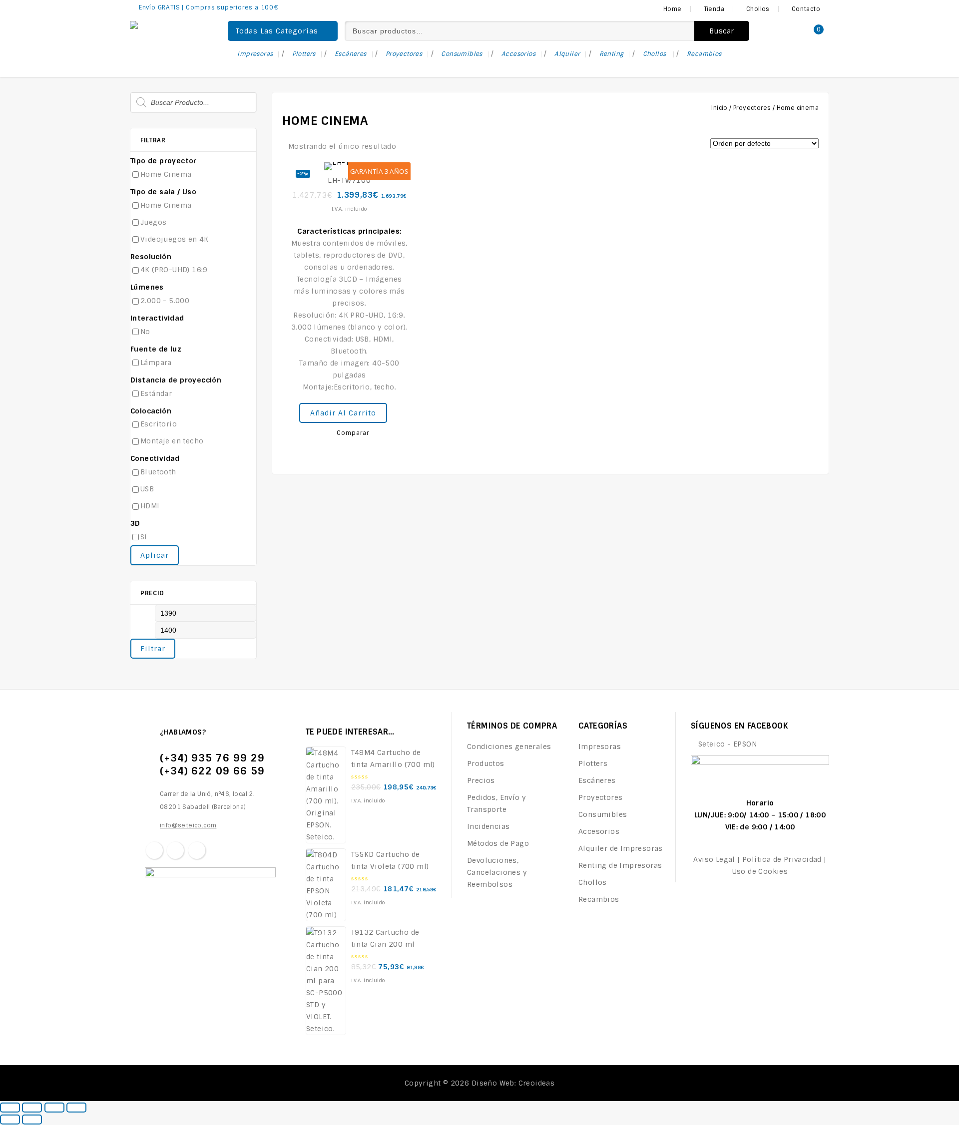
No (145, 331)
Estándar (156, 393)
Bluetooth (158, 471)
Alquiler (567, 54)
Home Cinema (165, 174)
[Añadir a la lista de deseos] (394, 408)
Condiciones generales (509, 746)
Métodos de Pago (498, 843)
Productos (485, 763)
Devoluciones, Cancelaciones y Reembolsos (497, 872)
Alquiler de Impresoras (620, 848)
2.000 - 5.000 (164, 300)
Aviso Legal (714, 859)
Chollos (655, 54)
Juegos (153, 222)
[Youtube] (196, 850)
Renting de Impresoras (620, 865)
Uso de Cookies (760, 871)
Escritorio (158, 423)
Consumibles (461, 54)
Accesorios (518, 54)
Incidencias (488, 826)
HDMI (150, 505)
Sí (143, 536)
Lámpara (156, 362)
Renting (611, 54)
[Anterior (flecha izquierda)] (10, 1120)
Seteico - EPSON (727, 744)
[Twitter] (175, 850)
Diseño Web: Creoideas (513, 1083)
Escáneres (351, 54)
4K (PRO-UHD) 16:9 (174, 269)
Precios (481, 780)
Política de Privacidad (782, 859)
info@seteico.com (188, 825)
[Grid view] (407, 147)
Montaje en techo (171, 440)
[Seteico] (165, 26)
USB (147, 488)
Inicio (719, 108)
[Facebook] (154, 850)
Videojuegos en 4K (174, 239)
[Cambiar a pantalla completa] (54, 1108)
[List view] (422, 147)
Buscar (721, 30)
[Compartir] (32, 1108)
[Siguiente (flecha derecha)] (32, 1120)
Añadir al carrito (343, 412)
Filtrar (152, 648)
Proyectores (404, 54)
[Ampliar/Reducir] (76, 1108)
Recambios (704, 54)
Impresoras (255, 54)
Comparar (353, 433)
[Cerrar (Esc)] (10, 1108)
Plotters (304, 54)
